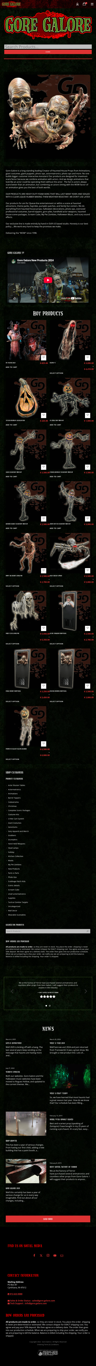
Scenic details (14, 885)
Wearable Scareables (17, 915)
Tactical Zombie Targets (18, 902)
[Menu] (92, 4)
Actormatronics (14, 789)
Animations (13, 793)
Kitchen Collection (15, 856)
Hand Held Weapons (16, 843)
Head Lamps (13, 848)
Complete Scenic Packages (19, 810)
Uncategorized (14, 906)
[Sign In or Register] (77, 4)
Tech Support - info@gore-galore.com (28, 1303)
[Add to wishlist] (43, 357)
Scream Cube (13, 889)
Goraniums (12, 827)
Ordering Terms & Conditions (48, 1344)
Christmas (12, 806)
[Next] (85, 991)
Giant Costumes (14, 823)
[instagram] (48, 1256)
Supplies (11, 898)
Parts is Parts (13, 873)
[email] (61, 1256)
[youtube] (55, 1257)
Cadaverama (13, 802)
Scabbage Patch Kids (17, 881)
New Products (14, 869)
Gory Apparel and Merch (18, 831)
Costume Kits (13, 814)
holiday (11, 852)
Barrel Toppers (14, 798)
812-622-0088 (15, 1294)
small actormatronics (17, 894)
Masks (10, 860)
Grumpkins (12, 839)
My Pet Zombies (14, 864)
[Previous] (11, 991)
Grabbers (12, 835)
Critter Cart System (16, 819)
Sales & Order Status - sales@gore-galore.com (32, 1300)
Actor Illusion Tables (16, 785)
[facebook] (34, 1256)
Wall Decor (12, 910)
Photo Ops (12, 877)
